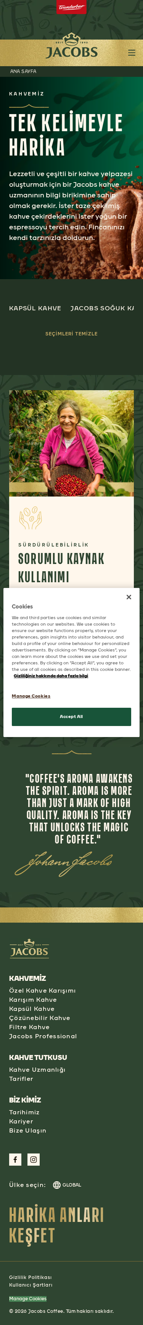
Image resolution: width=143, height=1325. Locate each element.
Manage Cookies (28, 1298)
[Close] (129, 597)
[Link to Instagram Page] (33, 1159)
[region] (71, 662)
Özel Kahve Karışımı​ (42, 990)
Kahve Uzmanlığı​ (37, 1069)
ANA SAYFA (23, 71)
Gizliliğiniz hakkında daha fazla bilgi (51, 675)
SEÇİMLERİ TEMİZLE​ (71, 334)
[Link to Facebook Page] (15, 1159)
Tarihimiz (24, 1112)
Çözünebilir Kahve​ (40, 1018)
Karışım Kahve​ (33, 999)
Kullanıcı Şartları (31, 1285)
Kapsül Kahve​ (32, 1008)
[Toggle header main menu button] (131, 52)
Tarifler (21, 1078)
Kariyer (21, 1121)
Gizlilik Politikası (30, 1277)
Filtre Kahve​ (29, 1027)
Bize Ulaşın (28, 1130)
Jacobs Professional (43, 1036)
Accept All (71, 716)
